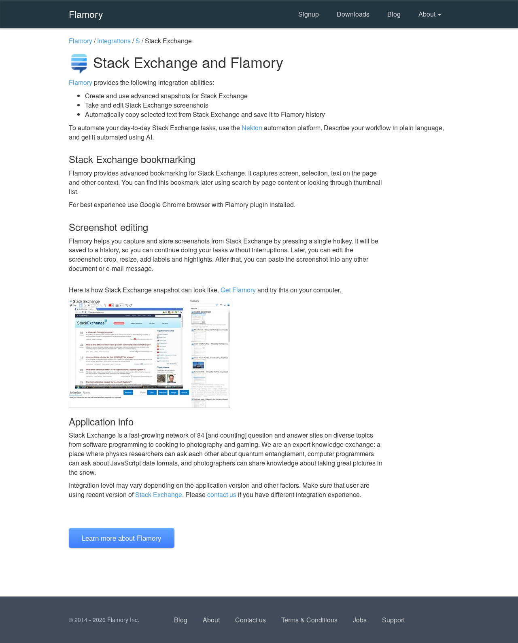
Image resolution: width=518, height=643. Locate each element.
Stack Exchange (158, 494)
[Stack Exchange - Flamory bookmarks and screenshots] (226, 353)
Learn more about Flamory (121, 538)
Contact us (250, 619)
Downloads (353, 14)
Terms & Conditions (309, 619)
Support (393, 619)
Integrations (114, 40)
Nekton (252, 127)
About (427, 14)
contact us (221, 494)
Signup (308, 14)
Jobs (360, 619)
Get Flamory (238, 289)
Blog (394, 14)
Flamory (86, 13)
